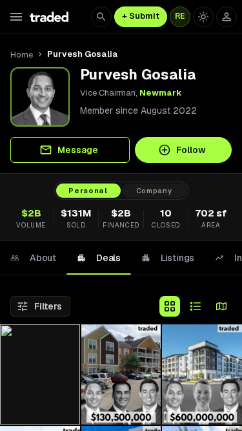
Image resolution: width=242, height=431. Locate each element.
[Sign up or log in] (226, 16)
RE (180, 16)
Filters (48, 306)
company (154, 190)
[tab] (33, 258)
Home (21, 54)
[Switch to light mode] (203, 16)
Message (77, 150)
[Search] (101, 16)
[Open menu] (16, 17)
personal (87, 190)
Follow (191, 150)
